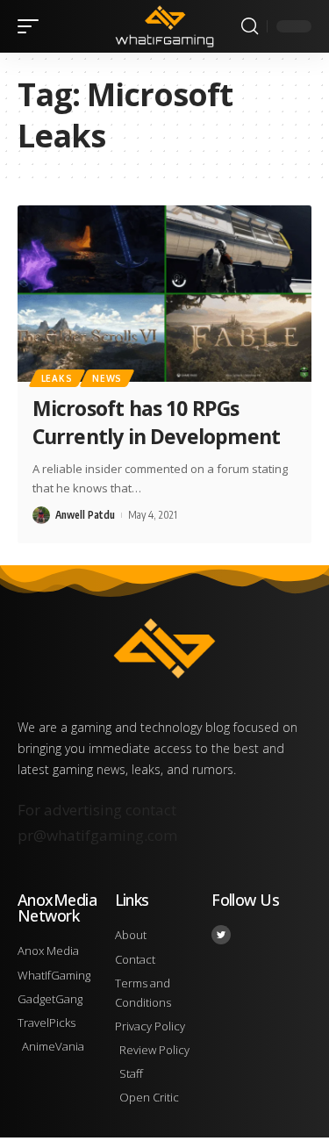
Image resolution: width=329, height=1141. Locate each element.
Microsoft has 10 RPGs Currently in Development (156, 422)
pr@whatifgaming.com (97, 835)
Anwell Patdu (85, 514)
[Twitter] (221, 934)
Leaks (57, 378)
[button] (32, 26)
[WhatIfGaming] (165, 26)
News (107, 378)
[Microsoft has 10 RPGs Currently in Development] (164, 293)
